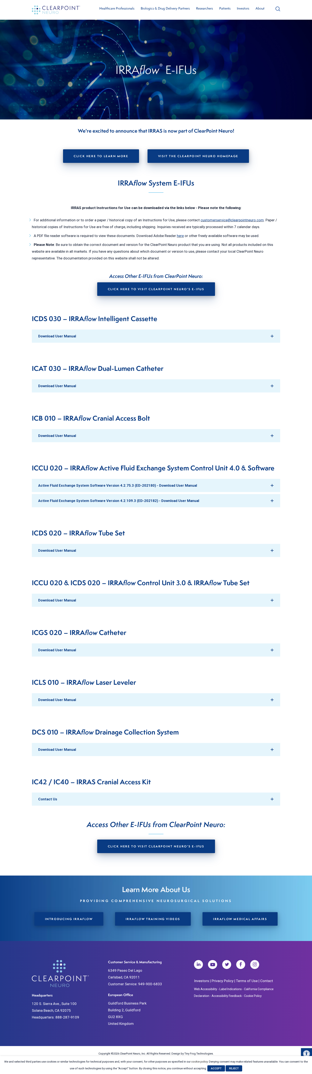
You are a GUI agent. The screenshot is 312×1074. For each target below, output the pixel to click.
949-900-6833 (150, 984)
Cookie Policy (253, 996)
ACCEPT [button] (216, 1068)
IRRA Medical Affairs (240, 919)
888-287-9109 (67, 1017)
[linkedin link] (198, 965)
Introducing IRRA (69, 919)
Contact (266, 981)
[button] (306, 1053)
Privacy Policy (222, 981)
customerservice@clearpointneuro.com (232, 220)
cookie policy (199, 1061)
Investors (201, 981)
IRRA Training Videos (153, 919)
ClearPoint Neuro (56, 9)
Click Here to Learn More (101, 156)
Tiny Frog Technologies (198, 1053)
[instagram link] (254, 965)
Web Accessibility (205, 989)
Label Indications (230, 989)
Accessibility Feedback (227, 996)
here (180, 236)
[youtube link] (212, 965)
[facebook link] (240, 965)
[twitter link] (226, 965)
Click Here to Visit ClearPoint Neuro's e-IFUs (156, 289)
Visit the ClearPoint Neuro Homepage (198, 156)
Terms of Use (247, 981)
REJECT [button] (234, 1068)
